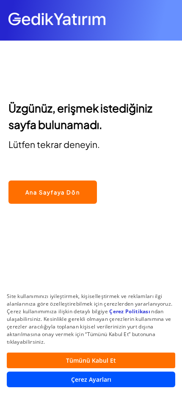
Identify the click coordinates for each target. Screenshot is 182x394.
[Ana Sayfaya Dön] (52, 176)
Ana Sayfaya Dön (52, 192)
